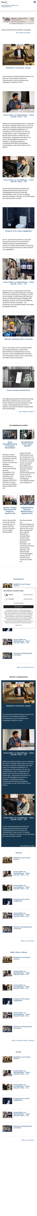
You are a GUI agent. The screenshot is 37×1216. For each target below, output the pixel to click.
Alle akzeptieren (18, 606)
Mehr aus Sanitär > (28, 1140)
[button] (34, 1)
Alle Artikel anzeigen (23, 32)
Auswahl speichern (19, 603)
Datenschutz (18, 625)
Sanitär (18, 1052)
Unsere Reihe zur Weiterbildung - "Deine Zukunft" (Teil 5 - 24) (21, 873)
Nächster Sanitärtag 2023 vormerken (22, 654)
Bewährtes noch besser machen (21, 585)
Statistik (11, 594)
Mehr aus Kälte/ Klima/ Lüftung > (23, 1040)
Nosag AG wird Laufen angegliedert (21, 900)
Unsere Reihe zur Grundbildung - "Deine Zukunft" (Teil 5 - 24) (21, 887)
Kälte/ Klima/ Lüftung (18, 952)
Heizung (19, 853)
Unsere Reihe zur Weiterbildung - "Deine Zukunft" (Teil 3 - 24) (21, 641)
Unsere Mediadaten (29, 23)
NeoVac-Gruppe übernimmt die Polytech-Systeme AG (10, 510)
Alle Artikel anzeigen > (27, 411)
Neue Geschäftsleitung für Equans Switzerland (10, 445)
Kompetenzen (18, 579)
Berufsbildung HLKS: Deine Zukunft (27, 444)
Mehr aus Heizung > (28, 941)
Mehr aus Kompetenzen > (26, 667)
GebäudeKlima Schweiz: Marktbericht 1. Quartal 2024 (27, 510)
